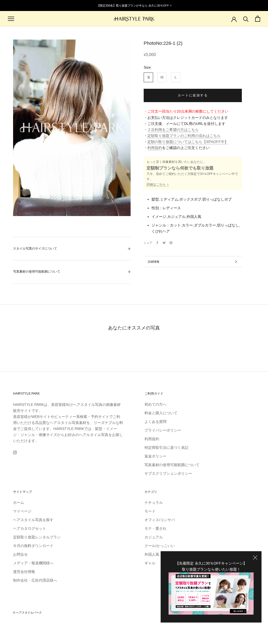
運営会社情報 (24, 572)
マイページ (22, 511)
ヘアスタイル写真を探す (33, 520)
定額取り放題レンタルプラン (37, 537)
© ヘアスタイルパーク (27, 612)
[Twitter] (164, 242)
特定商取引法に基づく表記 (166, 447)
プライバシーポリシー (162, 430)
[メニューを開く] (11, 18)
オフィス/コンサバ (159, 520)
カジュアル (153, 537)
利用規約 (154, 148)
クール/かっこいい (159, 546)
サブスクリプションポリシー (168, 473)
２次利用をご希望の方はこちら (173, 130)
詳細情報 (153, 261)
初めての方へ (155, 404)
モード (149, 511)
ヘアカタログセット (29, 528)
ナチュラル (153, 502)
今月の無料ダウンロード (33, 546)
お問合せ (20, 554)
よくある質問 (155, 422)
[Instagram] (15, 452)
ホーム (18, 502)
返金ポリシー (155, 456)
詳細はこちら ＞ (158, 184)
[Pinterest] (170, 242)
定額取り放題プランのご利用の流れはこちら (184, 136)
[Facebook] (157, 242)
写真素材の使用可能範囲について (36, 271)
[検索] (246, 18)
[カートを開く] (257, 19)
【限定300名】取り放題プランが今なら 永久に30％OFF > (134, 5)
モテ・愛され (155, 528)
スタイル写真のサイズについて (35, 248)
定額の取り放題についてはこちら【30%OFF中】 (187, 142)
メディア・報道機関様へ (33, 563)
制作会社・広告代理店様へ (35, 580)
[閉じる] (255, 557)
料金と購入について (160, 413)
